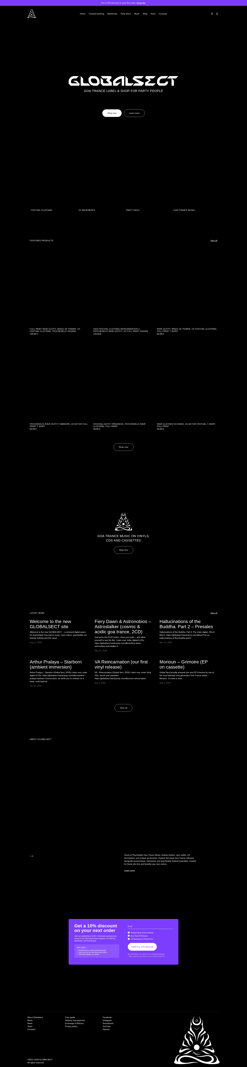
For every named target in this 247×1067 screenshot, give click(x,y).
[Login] (212, 13)
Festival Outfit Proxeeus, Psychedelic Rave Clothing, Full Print (119, 425)
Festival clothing (41, 210)
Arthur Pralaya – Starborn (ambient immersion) (56, 664)
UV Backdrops (86, 210)
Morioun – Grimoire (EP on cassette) (184, 664)
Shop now (111, 113)
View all (213, 240)
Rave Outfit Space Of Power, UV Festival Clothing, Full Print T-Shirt (187, 330)
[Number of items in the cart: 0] (217, 13)
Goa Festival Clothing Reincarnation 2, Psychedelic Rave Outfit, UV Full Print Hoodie (120, 330)
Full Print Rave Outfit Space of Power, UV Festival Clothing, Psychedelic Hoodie (55, 330)
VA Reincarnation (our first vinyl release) (121, 664)
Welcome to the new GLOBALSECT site (50, 624)
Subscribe (141, 3)
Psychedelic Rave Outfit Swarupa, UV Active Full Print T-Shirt (59, 425)
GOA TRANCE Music (184, 210)
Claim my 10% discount (142, 947)
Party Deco (133, 210)
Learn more (134, 113)
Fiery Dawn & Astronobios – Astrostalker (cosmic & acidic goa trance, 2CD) (123, 626)
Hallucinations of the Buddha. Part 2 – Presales (186, 624)
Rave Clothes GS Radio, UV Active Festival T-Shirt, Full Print (186, 425)
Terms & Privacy (158, 954)
